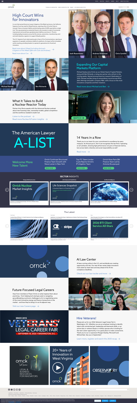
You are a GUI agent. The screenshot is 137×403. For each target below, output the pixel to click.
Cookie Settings (97, 400)
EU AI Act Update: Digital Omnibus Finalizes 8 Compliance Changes (104, 201)
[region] (68, 400)
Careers (112, 1)
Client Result (12, 215)
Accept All (112, 400)
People (96, 1)
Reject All (105, 400)
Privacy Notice (11, 402)
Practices (102, 1)
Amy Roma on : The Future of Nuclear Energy (24, 201)
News (92, 215)
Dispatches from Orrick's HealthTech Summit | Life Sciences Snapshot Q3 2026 (66, 201)
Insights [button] (107, 1)
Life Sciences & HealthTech (80, 7)
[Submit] (128, 7)
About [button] (117, 1)
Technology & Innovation (51, 7)
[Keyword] (128, 390)
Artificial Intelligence (109, 180)
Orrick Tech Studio (124, 1)
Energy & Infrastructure (63, 7)
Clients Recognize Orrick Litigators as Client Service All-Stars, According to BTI (106, 217)
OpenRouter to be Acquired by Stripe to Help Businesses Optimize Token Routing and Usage (69, 217)
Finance (71, 7)
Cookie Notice (18, 402)
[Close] (135, 400)
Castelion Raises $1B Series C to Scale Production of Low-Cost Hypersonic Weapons (27, 217)
